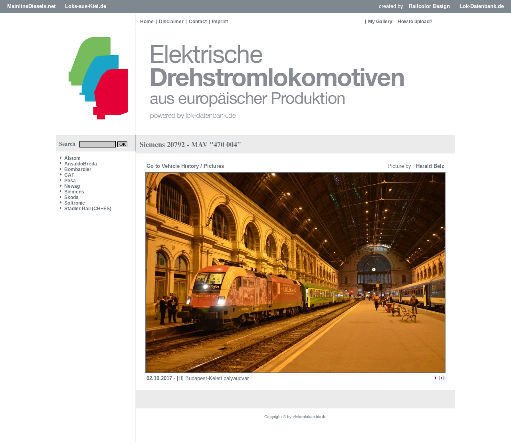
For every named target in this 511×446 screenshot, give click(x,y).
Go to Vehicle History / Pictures (186, 166)
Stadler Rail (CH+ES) (87, 208)
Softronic (74, 203)
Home (147, 21)
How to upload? (415, 21)
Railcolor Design (429, 6)
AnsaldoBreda (80, 164)
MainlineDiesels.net (31, 6)
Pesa (70, 180)
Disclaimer (171, 21)
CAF (69, 175)
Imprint (220, 21)
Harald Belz (429, 166)
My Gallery (380, 21)
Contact (198, 21)
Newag (72, 186)
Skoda (71, 197)
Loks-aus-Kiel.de (85, 6)
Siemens (74, 192)
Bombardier (77, 169)
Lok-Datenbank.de (482, 6)
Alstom (72, 158)
